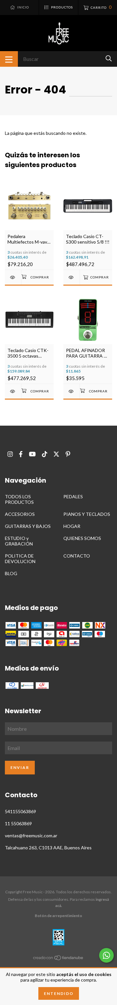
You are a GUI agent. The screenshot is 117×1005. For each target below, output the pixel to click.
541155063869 (20, 811)
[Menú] (9, 59)
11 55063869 (18, 823)
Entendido (58, 993)
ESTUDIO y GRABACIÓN (19, 540)
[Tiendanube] (58, 959)
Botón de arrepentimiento (58, 915)
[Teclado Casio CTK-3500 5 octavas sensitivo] (13, 391)
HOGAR (71, 526)
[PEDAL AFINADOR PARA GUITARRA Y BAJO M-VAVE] (71, 391)
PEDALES (73, 496)
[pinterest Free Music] (68, 454)
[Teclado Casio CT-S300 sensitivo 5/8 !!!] (71, 277)
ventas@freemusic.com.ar (31, 835)
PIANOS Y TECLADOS (86, 514)
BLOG (11, 573)
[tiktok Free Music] (44, 454)
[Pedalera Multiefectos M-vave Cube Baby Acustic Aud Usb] (13, 277)
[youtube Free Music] (32, 454)
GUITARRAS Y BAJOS (28, 526)
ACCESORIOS (20, 514)
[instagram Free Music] (10, 454)
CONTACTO (76, 556)
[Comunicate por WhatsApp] (106, 955)
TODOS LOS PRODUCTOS (19, 499)
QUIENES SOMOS (82, 538)
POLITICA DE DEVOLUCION (20, 558)
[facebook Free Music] (20, 454)
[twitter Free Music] (56, 454)
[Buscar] (108, 58)
